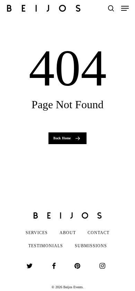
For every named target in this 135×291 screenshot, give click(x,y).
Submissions (91, 245)
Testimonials (45, 245)
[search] (111, 8)
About (68, 232)
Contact (98, 232)
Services (37, 232)
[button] (125, 8)
